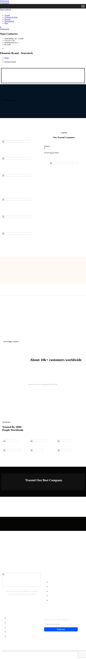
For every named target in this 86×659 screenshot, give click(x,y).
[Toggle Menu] (83, 6)
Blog (6, 23)
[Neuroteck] (4, 1)
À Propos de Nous (11, 17)
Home (6, 58)
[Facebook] (5, 48)
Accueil (7, 15)
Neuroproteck (9, 21)
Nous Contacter (5, 9)
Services (7, 19)
